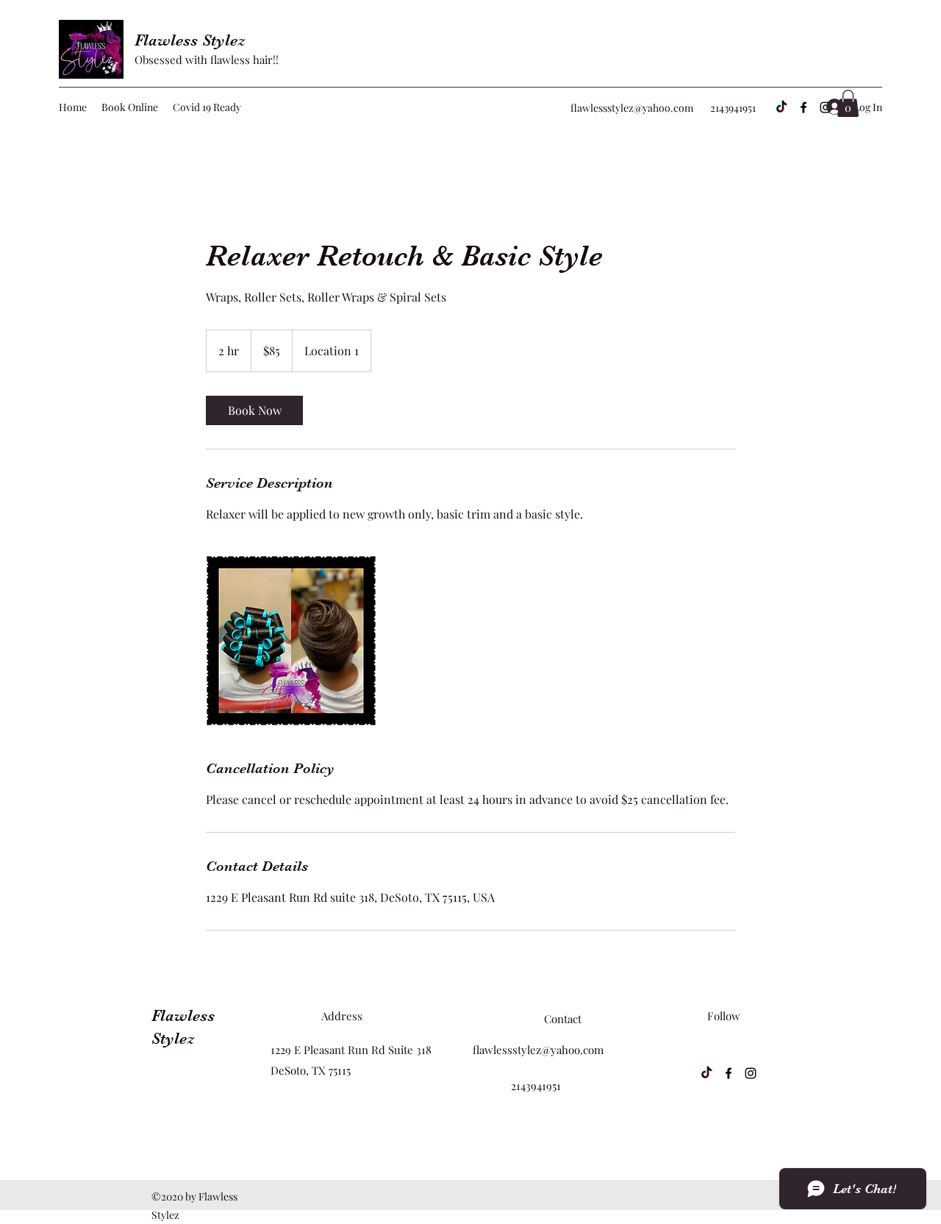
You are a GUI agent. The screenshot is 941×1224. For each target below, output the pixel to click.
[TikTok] (781, 107)
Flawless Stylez (190, 40)
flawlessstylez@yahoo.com (631, 108)
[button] (848, 103)
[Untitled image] (291, 640)
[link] (254, 410)
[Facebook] (803, 107)
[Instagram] (750, 1073)
